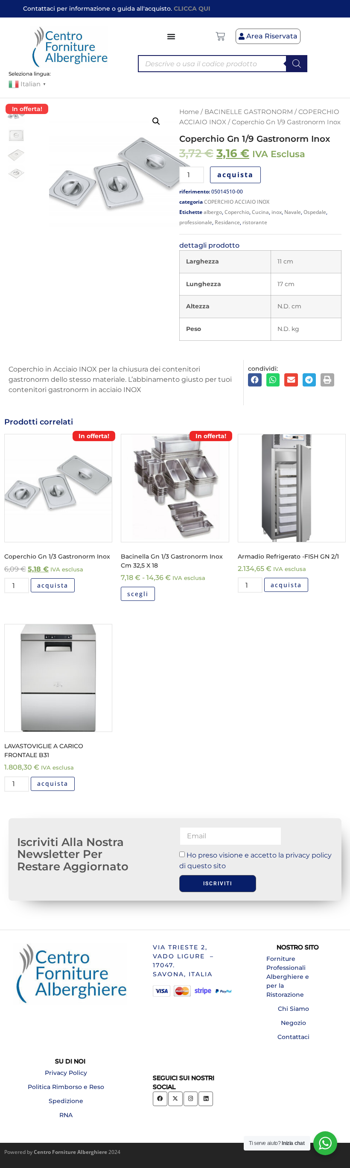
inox (276, 212)
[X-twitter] (175, 1099)
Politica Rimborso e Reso (66, 1087)
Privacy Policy (66, 1073)
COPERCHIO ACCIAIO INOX (236, 201)
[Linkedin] (205, 1099)
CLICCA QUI (192, 8)
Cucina (260, 212)
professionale (195, 222)
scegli (138, 594)
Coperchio (237, 212)
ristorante (254, 222)
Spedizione (66, 1101)
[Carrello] (220, 36)
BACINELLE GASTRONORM (248, 112)
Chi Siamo (293, 1009)
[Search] (296, 63)
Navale (292, 212)
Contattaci (293, 1037)
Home (189, 112)
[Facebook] (160, 1099)
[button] (156, 121)
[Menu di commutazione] (171, 36)
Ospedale (314, 212)
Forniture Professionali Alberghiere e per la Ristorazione (287, 976)
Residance (227, 222)
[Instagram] (191, 1099)
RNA (66, 1115)
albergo (213, 212)
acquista (235, 174)
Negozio (293, 1023)
